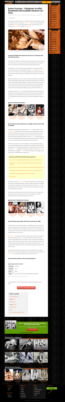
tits (15, 68)
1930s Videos (53, 12)
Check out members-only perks (26, 332)
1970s (22, 237)
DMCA (35, 394)
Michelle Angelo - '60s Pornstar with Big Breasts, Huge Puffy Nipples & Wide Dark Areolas (27, 167)
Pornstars (37, 2)
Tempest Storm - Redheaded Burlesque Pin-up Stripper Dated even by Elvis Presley (25, 159)
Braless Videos (40, 363)
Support (35, 387)
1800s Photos (53, 32)
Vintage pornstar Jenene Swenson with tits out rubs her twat (40, 117)
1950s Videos (53, 16)
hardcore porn (28, 26)
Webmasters (23, 396)
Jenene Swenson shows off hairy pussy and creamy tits (31, 117)
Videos (26, 350)
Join (46, 2)
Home (22, 387)
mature (41, 243)
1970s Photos (53, 46)
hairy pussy (30, 129)
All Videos (52, 26)
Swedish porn (12, 236)
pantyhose (41, 70)
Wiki (11, 309)
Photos (28, 2)
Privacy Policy (37, 391)
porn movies (15, 149)
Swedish (16, 24)
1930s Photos (53, 39)
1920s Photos (53, 37)
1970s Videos (53, 19)
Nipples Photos (17, 381)
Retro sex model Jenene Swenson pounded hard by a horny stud (13, 117)
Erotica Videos (12, 350)
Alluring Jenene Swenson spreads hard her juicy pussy (13, 215)
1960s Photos (53, 44)
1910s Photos (53, 35)
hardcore (19, 91)
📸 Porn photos (14, 304)
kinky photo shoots (16, 26)
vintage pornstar (27, 22)
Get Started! (52, 388)
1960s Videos (53, 17)
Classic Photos (53, 50)
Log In (56, 2)
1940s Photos (53, 41)
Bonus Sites (23, 394)
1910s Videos (53, 8)
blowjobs (40, 185)
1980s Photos (53, 48)
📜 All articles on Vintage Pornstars (17, 312)
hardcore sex (32, 136)
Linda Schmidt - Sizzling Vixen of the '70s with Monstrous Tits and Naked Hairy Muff (26, 170)
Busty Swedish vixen (14, 296)
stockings (32, 70)
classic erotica (10, 253)
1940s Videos (53, 14)
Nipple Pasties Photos (26, 381)
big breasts (42, 149)
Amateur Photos (35, 381)
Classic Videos (53, 23)
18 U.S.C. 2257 (37, 393)
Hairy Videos (12, 363)
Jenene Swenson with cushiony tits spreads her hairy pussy (31, 215)
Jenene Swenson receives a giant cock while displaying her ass (22, 117)
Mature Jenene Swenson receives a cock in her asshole (22, 215)
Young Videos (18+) (26, 363)
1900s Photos (53, 34)
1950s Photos (53, 43)
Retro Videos (53, 25)
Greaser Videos (40, 350)
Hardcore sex (13, 301)
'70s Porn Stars (13, 176)
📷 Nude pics (13, 299)
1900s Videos (53, 6)
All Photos (52, 52)
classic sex (22, 150)
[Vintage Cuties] (9, 3)
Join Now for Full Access (32, 329)
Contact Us (10, 396)
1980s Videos (53, 21)
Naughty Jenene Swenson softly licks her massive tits (40, 215)
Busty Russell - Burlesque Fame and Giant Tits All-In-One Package (22, 173)
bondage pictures (11, 131)
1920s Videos (53, 10)
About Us (9, 394)
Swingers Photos (43, 381)
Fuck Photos (9, 381)
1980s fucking (13, 307)
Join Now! (9, 387)
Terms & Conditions (38, 389)
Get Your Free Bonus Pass (26, 287)
